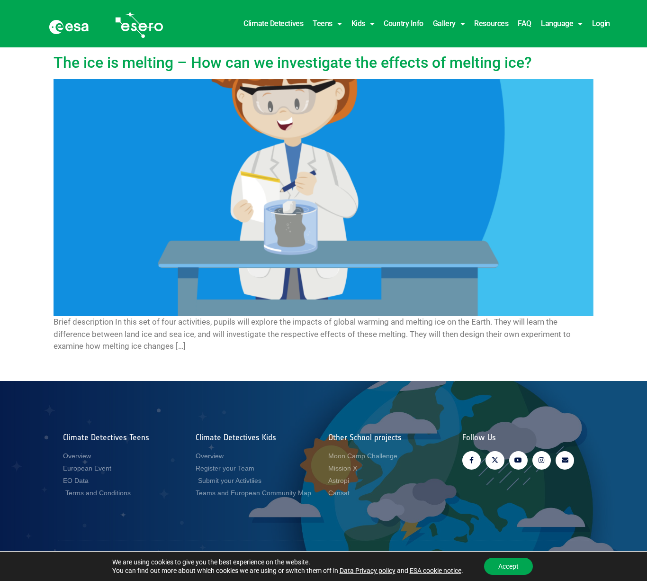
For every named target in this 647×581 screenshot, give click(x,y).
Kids (358, 23)
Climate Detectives (273, 23)
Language (557, 23)
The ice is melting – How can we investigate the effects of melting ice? (293, 63)
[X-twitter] (494, 460)
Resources (491, 23)
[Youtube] (518, 460)
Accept (508, 566)
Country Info (403, 23)
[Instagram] (541, 460)
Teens (322, 23)
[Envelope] (565, 460)
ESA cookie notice (435, 570)
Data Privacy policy (367, 570)
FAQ (524, 23)
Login (601, 23)
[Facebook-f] (471, 460)
